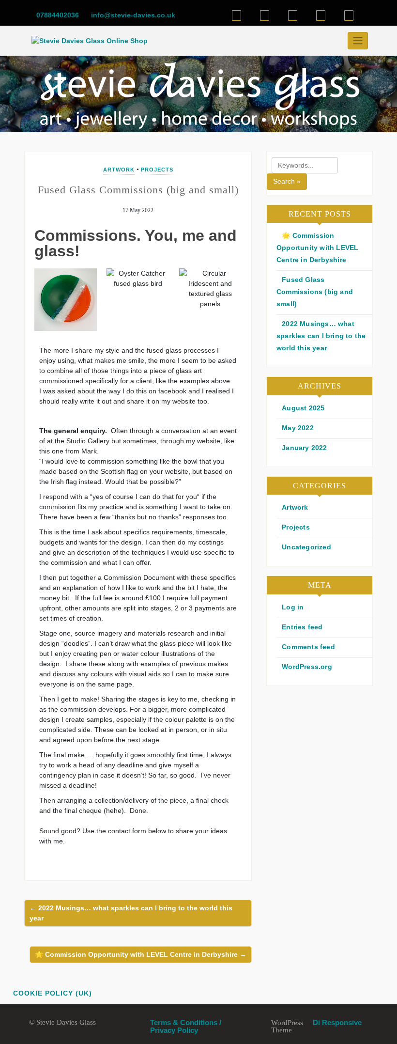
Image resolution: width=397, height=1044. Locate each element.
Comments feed (308, 647)
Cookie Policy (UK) (52, 993)
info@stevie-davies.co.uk (132, 15)
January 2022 (304, 448)
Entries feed (302, 627)
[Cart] (264, 15)
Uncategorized (306, 547)
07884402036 (56, 15)
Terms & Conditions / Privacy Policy (185, 1026)
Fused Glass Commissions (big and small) (314, 292)
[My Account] (292, 15)
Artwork (119, 169)
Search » (287, 181)
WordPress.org (307, 666)
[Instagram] (348, 15)
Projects (157, 169)
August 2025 (303, 408)
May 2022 (298, 428)
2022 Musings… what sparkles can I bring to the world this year (321, 336)
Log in (293, 607)
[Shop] (236, 15)
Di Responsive (336, 1022)
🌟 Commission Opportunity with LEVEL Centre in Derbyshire (317, 248)
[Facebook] (320, 15)
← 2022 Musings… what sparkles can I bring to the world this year (131, 913)
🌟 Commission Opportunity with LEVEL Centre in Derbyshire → (140, 954)
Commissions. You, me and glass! (135, 243)
